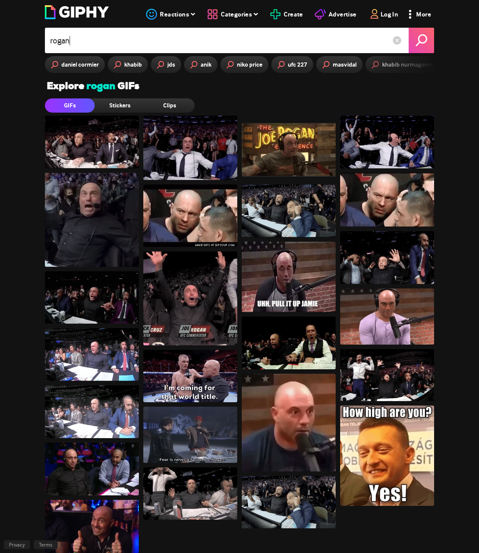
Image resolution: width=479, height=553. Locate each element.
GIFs (70, 105)
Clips (169, 105)
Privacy (17, 545)
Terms (45, 545)
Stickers (120, 105)
